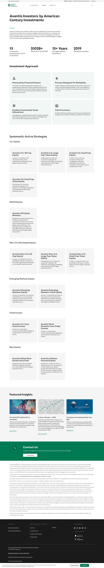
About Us (53, 5)
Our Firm (32, 528)
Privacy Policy (33, 537)
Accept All (84, 565)
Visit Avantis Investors (13, 1)
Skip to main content (42, 1)
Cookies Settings (74, 565)
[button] (92, 5)
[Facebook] (74, 528)
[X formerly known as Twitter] (77, 528)
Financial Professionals (14, 531)
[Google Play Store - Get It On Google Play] (79, 539)
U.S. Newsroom (34, 531)
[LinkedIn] (79, 528)
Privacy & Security (24, 553)
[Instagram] (82, 528)
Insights (43, 5)
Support (94, 1)
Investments (34, 5)
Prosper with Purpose (36, 534)
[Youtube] (85, 528)
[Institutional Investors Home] (12, 5)
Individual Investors (13, 528)
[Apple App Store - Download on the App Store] (79, 535)
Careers (54, 527)
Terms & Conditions (13, 553)
